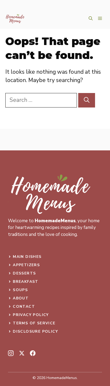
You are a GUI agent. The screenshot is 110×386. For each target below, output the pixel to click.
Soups (20, 289)
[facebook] (33, 353)
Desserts (24, 273)
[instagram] (11, 353)
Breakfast (25, 281)
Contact (24, 306)
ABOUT (21, 298)
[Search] (86, 100)
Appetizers (26, 265)
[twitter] (22, 353)
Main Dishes (27, 256)
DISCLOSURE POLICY (35, 331)
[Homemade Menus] (15, 18)
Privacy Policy (31, 314)
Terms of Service (34, 323)
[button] (90, 18)
